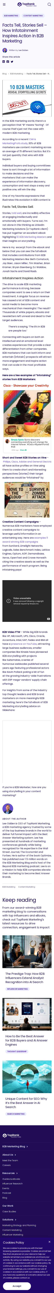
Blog (4, 73)
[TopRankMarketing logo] (27, 4)
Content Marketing (33, 15)
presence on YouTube (24, 644)
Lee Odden (23, 50)
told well (16, 213)
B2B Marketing (11, 15)
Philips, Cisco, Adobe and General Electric (27, 461)
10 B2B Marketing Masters (31, 237)
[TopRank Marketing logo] (11, 1136)
